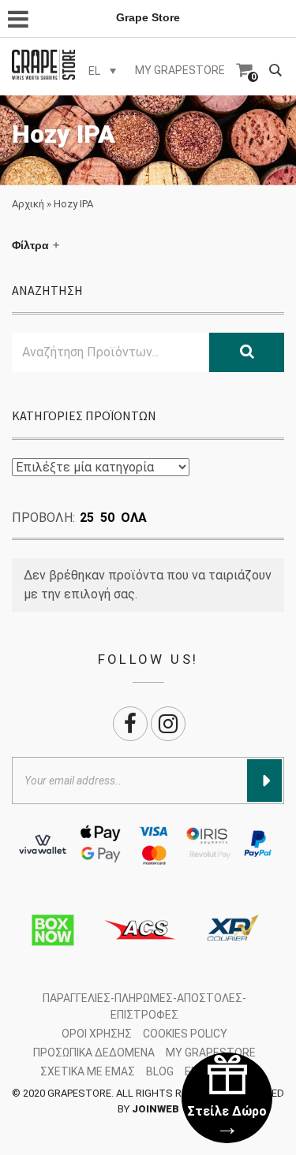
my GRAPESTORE (180, 70)
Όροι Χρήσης (97, 1033)
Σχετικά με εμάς (87, 1071)
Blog (160, 1071)
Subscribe (264, 780)
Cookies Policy (185, 1033)
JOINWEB (155, 1109)
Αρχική (28, 204)
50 (107, 517)
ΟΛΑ (134, 517)
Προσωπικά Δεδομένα (94, 1052)
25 (87, 517)
